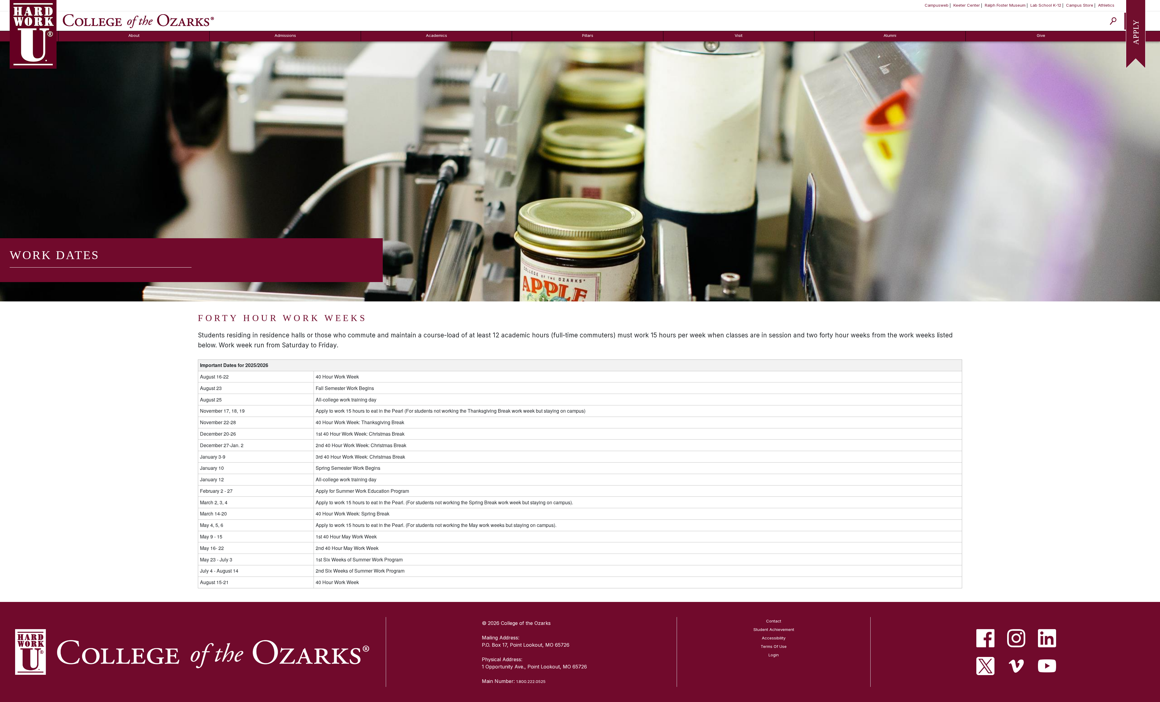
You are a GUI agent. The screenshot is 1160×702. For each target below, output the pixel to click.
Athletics (1106, 5)
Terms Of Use (774, 646)
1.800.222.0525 (531, 681)
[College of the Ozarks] (138, 21)
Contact (773, 621)
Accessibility (773, 637)
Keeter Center (966, 5)
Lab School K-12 (1045, 5)
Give (1041, 35)
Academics (436, 35)
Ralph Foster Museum (1005, 5)
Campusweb (937, 5)
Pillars (587, 35)
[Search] (1113, 21)
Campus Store (1079, 5)
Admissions (285, 35)
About (134, 35)
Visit (739, 35)
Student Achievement (773, 629)
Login (773, 654)
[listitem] (985, 638)
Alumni (890, 35)
